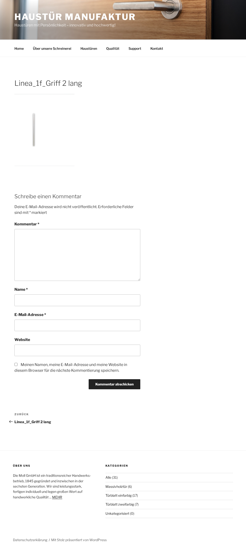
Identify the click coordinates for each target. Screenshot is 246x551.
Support (135, 48)
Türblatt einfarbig (118, 495)
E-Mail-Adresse (30, 314)
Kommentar (26, 224)
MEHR (57, 497)
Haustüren (88, 48)
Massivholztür (116, 486)
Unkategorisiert (117, 513)
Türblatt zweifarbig (119, 504)
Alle (108, 477)
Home (19, 48)
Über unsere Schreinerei (52, 48)
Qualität (112, 48)
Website (22, 339)
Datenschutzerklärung (30, 540)
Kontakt (156, 48)
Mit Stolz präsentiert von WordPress (79, 540)
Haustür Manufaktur (75, 17)
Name (21, 289)
